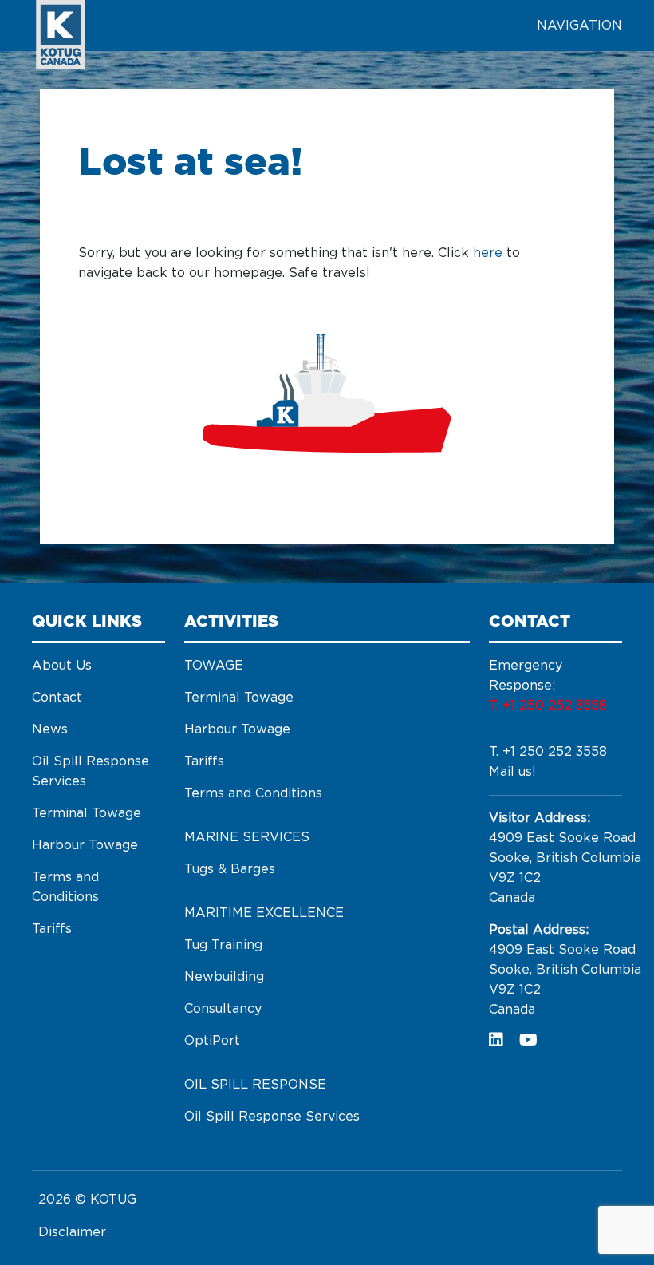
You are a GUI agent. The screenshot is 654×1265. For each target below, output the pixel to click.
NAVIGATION (579, 25)
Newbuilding (224, 976)
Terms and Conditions (253, 793)
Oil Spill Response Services (272, 1116)
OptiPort (212, 1040)
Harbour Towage (85, 845)
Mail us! (512, 771)
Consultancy (223, 1008)
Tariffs (52, 929)
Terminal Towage (86, 813)
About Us (62, 665)
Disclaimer (72, 1232)
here (487, 253)
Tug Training (223, 945)
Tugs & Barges (229, 869)
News (50, 729)
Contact (57, 697)
